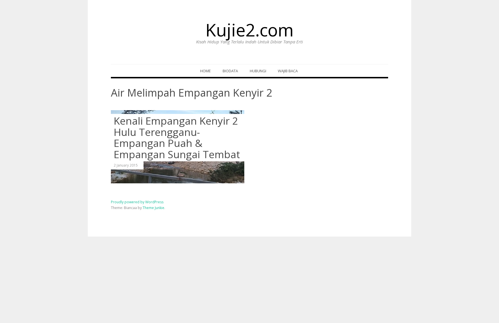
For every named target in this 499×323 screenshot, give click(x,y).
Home (205, 70)
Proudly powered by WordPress (137, 202)
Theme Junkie (153, 207)
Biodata (230, 70)
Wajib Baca (288, 70)
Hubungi (258, 70)
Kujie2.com (249, 30)
